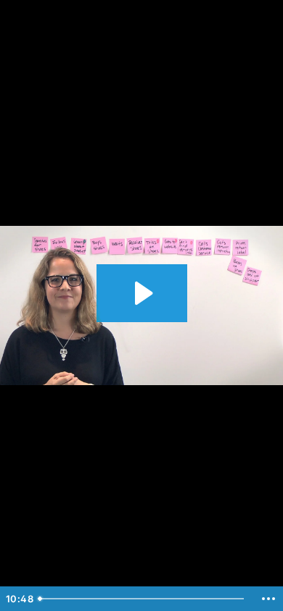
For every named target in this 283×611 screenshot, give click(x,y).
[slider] (143, 598)
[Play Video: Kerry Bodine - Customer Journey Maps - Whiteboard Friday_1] (142, 293)
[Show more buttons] (268, 598)
